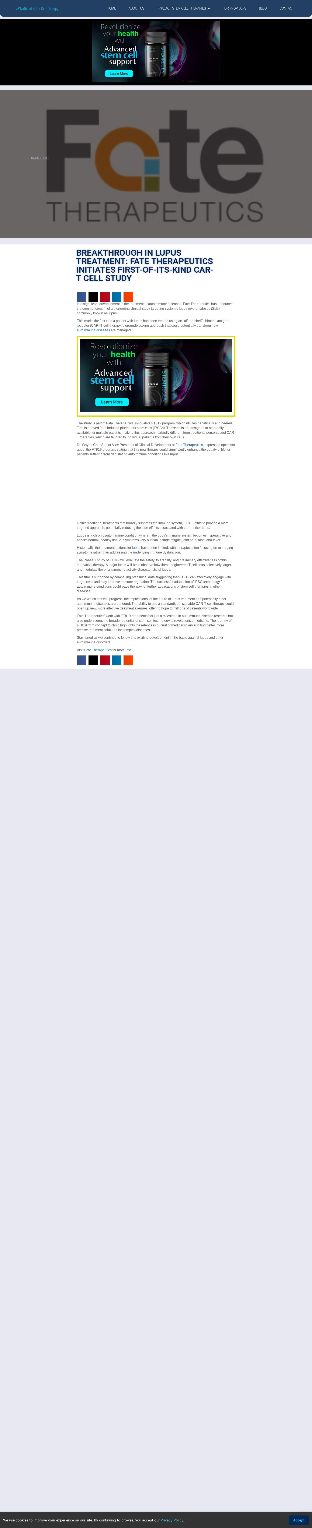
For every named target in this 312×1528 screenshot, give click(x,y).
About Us (136, 8)
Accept (299, 1520)
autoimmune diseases (93, 330)
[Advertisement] (156, 489)
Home (111, 8)
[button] (81, 297)
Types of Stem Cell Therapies (181, 8)
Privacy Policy (172, 1520)
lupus (136, 547)
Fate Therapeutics (189, 445)
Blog (263, 8)
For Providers (234, 8)
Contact (287, 8)
